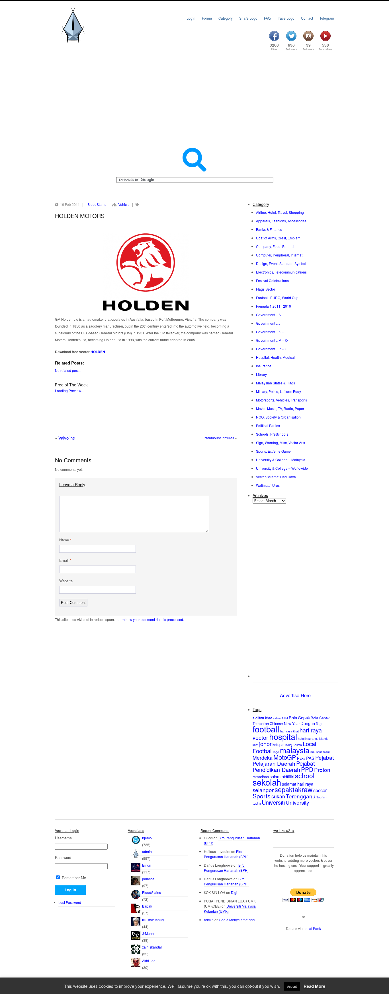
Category (225, 18)
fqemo (147, 837)
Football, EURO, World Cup (277, 297)
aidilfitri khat (262, 717)
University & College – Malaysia (280, 459)
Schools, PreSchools (272, 434)
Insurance (263, 365)
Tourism (321, 797)
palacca (148, 878)
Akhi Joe (148, 960)
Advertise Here (295, 695)
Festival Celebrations (272, 280)
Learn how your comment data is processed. (150, 619)
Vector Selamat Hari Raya (276, 476)
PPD (307, 769)
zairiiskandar (152, 947)
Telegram (327, 18)
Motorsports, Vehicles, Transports (281, 399)
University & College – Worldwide (282, 468)
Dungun (307, 723)
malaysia (295, 749)
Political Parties (268, 425)
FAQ (267, 18)
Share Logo (248, 18)
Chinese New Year (285, 723)
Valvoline (66, 438)
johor (265, 744)
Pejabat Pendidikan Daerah (284, 766)
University (297, 802)
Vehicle (124, 204)
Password (63, 857)
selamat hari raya (297, 784)
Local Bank (312, 928)
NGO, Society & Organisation (278, 417)
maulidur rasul (319, 752)
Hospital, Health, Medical (275, 357)
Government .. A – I (270, 314)
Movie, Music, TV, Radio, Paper (280, 408)
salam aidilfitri (282, 776)
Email (65, 560)
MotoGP (284, 757)
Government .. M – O (272, 340)
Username (63, 837)
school (304, 775)
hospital (283, 736)
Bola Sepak (299, 717)
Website (66, 580)
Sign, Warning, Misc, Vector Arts (280, 442)
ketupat (278, 744)
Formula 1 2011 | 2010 (273, 306)
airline (277, 718)
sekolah (267, 782)
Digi (234, 892)
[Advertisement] (194, 100)
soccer (320, 790)
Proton (322, 769)
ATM (285, 718)
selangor (263, 790)
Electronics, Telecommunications (281, 272)
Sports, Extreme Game (273, 451)
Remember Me (73, 877)
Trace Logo (285, 18)
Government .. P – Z (271, 348)
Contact (307, 18)
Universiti (273, 802)
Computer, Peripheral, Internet (279, 254)
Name (65, 539)
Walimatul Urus (268, 485)
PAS (310, 758)
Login (191, 18)
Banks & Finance (269, 229)
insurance (311, 738)
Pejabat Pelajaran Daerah (293, 760)
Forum (207, 18)
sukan (278, 796)
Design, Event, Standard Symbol (281, 263)
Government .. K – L (271, 331)
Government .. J (268, 323)
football (266, 729)
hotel (301, 738)
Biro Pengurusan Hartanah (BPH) (226, 854)
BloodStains (96, 204)
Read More (314, 986)
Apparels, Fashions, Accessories (281, 220)
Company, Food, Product (275, 246)
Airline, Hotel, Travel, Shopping (280, 212)
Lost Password (69, 902)
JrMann (148, 933)
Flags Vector (265, 289)
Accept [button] (292, 986)
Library (261, 374)
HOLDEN (98, 351)
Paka (301, 758)
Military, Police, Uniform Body (278, 391)
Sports (262, 796)
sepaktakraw (293, 789)
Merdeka (263, 757)
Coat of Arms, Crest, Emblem (278, 237)
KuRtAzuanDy (153, 919)
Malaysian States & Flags (275, 382)
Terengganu (301, 796)
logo (276, 752)
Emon (146, 865)
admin (147, 851)
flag (319, 723)
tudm (257, 803)
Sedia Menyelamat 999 (237, 919)
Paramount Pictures (219, 437)
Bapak (147, 906)
